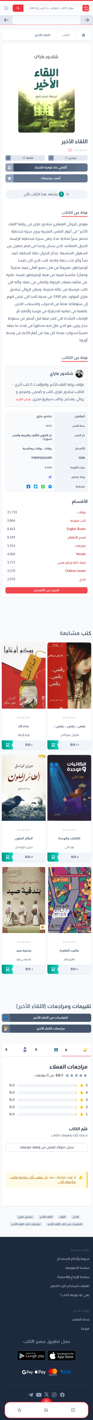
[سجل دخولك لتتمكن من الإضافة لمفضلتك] (70, 150)
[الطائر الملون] (24, 788)
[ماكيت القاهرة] (69, 900)
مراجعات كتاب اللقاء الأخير (25, 1224)
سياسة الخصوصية (77, 1268)
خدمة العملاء (80, 1319)
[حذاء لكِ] (24, 675)
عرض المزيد (23, 399)
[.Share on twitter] (35, 486)
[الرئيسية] (83, 35)
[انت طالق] (6, 19)
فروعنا (85, 1328)
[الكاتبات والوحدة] (69, 788)
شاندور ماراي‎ (25, 1217)
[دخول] (19, 1410)
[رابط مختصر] (30, 477)
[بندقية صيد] (24, 900)
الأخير (76, 1217)
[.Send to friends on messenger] (50, 486)
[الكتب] (73, 1410)
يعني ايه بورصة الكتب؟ (74, 1295)
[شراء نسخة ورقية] (69, 744)
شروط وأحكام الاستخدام (73, 1258)
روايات (48, 448)
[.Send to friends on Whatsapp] (43, 486)
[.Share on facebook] (28, 486)
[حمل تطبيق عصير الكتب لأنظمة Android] (31, 1355)
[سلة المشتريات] (46, 1410)
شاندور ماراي (61, 374)
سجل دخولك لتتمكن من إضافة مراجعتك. (46, 1147)
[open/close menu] (6, 8)
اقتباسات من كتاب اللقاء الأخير (65, 1224)
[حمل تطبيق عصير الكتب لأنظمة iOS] (61, 1355)
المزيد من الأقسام (46, 590)
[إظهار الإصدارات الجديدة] (46, 1400)
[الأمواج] (86, 19)
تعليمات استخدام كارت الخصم (70, 1286)
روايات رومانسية (32, 448)
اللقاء (62, 1217)
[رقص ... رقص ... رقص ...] (69, 675)
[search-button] (18, 8)
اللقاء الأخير (46, 1217)
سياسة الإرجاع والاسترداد (73, 1277)
